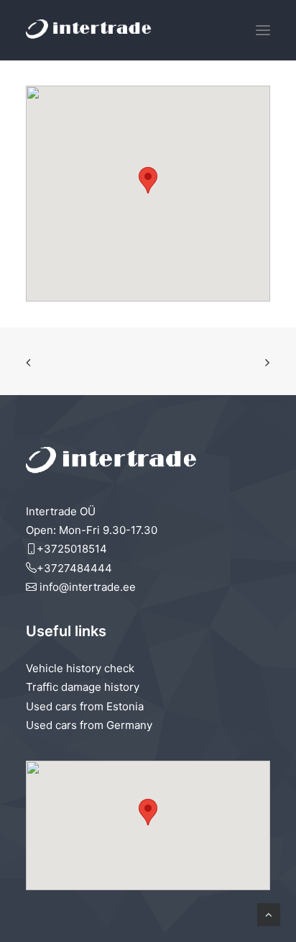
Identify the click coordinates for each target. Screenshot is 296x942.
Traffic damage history (82, 687)
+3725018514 (72, 549)
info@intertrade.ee (86, 587)
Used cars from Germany (89, 725)
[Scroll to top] (268, 913)
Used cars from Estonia (85, 706)
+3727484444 (74, 568)
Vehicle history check (80, 668)
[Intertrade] (89, 30)
